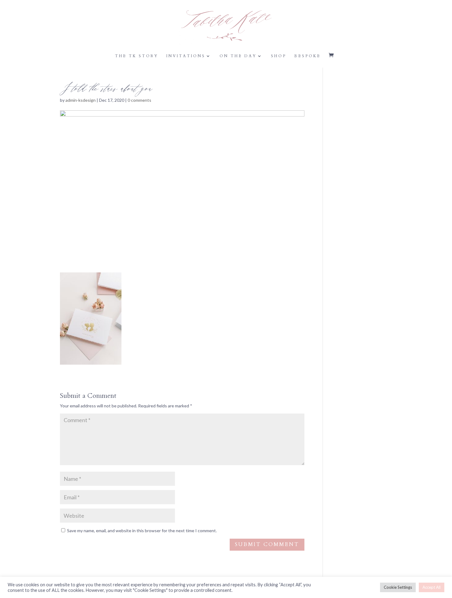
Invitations (185, 56)
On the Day (238, 56)
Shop (278, 56)
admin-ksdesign (80, 100)
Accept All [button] (431, 587)
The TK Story (136, 56)
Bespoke (307, 56)
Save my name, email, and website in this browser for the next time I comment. (142, 530)
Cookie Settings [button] (398, 587)
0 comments (139, 100)
